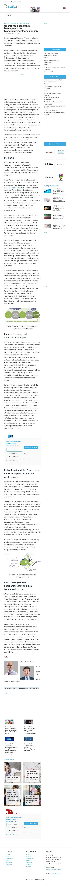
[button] (7, 15)
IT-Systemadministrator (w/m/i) (53, 86)
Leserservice (29, 858)
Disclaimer (9, 865)
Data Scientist (23, 688)
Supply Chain (16, 187)
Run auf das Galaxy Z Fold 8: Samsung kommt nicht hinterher (59, 200)
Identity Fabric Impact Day (51, 60)
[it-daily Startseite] (16, 6)
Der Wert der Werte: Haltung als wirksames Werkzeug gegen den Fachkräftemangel (13, 796)
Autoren (28, 866)
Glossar (28, 857)
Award (28, 860)
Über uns (8, 857)
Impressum (9, 862)
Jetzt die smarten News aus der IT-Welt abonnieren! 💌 (13, 444)
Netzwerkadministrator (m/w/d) (53, 80)
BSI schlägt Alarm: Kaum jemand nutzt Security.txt (58, 191)
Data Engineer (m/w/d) (50, 111)
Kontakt (8, 855)
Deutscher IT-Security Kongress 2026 (54, 68)
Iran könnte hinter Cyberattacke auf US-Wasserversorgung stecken (59, 218)
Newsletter (29, 862)
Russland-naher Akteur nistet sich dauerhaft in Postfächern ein (59, 227)
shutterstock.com (56, 874)
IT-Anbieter (29, 864)
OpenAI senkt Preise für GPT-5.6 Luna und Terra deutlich (58, 208)
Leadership (35, 688)
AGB (7, 860)
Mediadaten (29, 855)
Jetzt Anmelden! (32, 448)
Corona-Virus (11, 688)
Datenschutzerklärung (11, 461)
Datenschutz (9, 858)
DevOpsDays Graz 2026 (51, 53)
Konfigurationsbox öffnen (53, 869)
